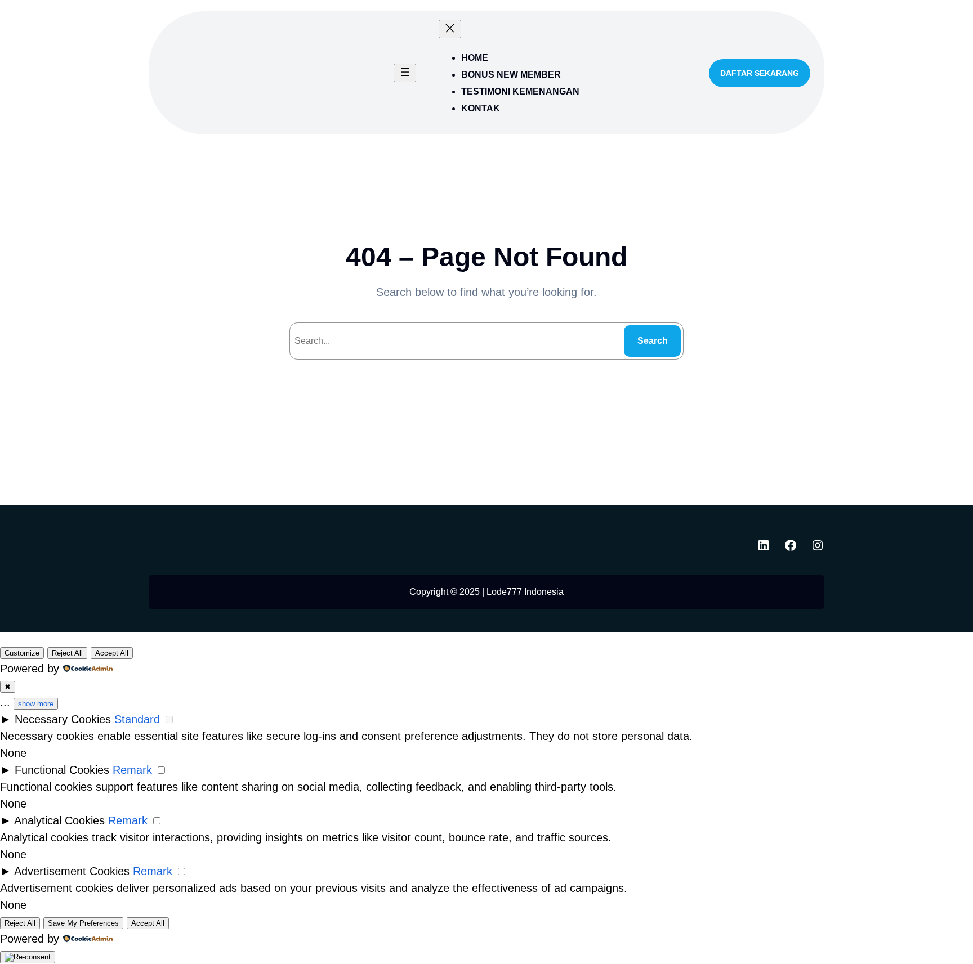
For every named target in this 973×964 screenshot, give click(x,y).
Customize (22, 653)
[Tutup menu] (450, 29)
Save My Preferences (83, 923)
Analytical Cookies (59, 820)
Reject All (67, 653)
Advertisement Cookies (72, 871)
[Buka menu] (405, 73)
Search (652, 341)
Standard (137, 719)
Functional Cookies (62, 770)
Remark (132, 770)
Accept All (111, 653)
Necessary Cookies (63, 719)
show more (35, 704)
